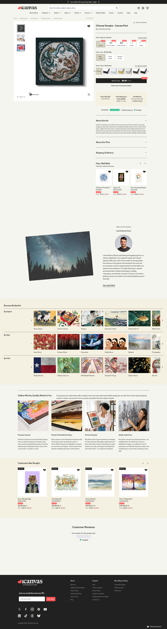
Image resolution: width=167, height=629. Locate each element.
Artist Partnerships (75, 593)
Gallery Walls (100, 13)
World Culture (23, 18)
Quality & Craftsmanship (77, 587)
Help (93, 584)
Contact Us (95, 599)
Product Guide (142, 38)
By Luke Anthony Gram (103, 29)
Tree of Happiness (125, 499)
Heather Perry (22, 501)
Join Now (50, 599)
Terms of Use (74, 596)
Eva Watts (99, 189)
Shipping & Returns (105, 152)
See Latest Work (109, 285)
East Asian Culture (45, 18)
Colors (111, 13)
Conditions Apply (137, 101)
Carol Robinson (56, 501)
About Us (73, 584)
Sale (135, 13)
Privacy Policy (74, 590)
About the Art (102, 120)
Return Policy (96, 590)
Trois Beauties (56, 499)
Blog (71, 599)
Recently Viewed (155, 626)
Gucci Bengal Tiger (24, 499)
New (128, 13)
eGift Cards (117, 590)
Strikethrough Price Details (100, 596)
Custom (120, 13)
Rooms (87, 13)
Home (15, 18)
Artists (76, 13)
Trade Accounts (119, 587)
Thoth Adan (134, 189)
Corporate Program (120, 584)
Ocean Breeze (90, 499)
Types (66, 13)
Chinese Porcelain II (103, 188)
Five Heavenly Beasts (138, 188)
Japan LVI (116, 188)
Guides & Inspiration (98, 593)
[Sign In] (143, 8)
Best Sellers (34, 13)
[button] (100, 44)
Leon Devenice (123, 501)
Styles (56, 13)
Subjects (45, 13)
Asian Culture (34, 18)
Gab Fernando (117, 189)
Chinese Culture (58, 18)
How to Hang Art (97, 587)
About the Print (103, 142)
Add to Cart (129, 80)
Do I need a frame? (141, 66)
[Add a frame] (34, 94)
